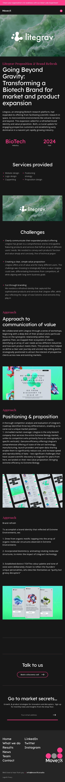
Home (7, 739)
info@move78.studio (35, 772)
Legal (4, 777)
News (7, 752)
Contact (8, 760)
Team (7, 756)
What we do (11, 743)
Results (8, 747)
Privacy (10, 777)
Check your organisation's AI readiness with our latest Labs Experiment (30, 3)
